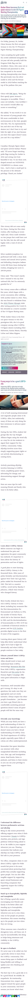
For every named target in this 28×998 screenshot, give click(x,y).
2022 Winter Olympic (12, 303)
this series (15, 672)
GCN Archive (18, 628)
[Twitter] (10, 996)
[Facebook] (7, 996)
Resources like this (18, 666)
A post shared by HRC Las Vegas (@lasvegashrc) (14, 539)
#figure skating (11, 372)
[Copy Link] (4, 996)
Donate (14, 836)
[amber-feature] (14, 30)
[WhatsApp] (13, 996)
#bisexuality (4, 372)
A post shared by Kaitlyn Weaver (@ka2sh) (14, 220)
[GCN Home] (4, 3)
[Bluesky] (18, 996)
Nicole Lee (21, 392)
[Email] (2, 996)
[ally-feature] (14, 402)
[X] (15, 996)
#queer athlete (18, 372)
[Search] (23, 2)
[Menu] (26, 2)
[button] (26, 12)
